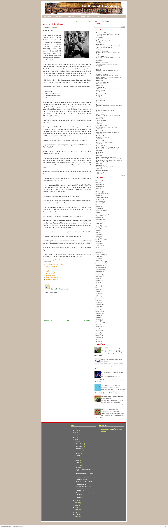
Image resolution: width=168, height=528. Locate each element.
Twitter (98, 225)
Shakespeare (100, 219)
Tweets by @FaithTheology (102, 21)
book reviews (100, 239)
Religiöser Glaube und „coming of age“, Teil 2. (107, 70)
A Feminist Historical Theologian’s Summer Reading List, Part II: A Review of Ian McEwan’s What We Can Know (108, 77)
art (97, 232)
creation (98, 251)
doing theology (100, 263)
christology (99, 245)
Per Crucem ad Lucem (102, 94)
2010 (76, 505)
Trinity (98, 223)
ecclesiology (99, 267)
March (78, 465)
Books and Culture (102, 141)
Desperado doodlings (52, 279)
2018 (76, 430)
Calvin (98, 190)
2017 (76, 432)
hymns (98, 293)
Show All (123, 175)
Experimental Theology (103, 33)
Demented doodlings (53, 24)
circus (98, 247)
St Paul (98, 221)
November (79, 446)
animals (98, 230)
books (98, 241)
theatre (98, 335)
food (97, 284)
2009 (76, 507)
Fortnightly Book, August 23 (103, 41)
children (98, 243)
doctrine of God (100, 262)
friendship (99, 287)
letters (98, 302)
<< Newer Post (47, 320)
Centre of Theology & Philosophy (106, 157)
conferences (99, 249)
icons (97, 295)
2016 (76, 435)
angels (98, 228)
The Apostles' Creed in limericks (54, 264)
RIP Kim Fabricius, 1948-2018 (54, 277)
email (112, 429)
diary (97, 258)
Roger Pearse (100, 44)
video (98, 339)
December (79, 444)
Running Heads (101, 130)
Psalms (98, 212)
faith (97, 278)
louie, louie (99, 152)
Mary (97, 206)
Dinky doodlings (50, 273)
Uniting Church (100, 227)
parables (98, 311)
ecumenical (99, 269)
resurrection (99, 322)
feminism (99, 280)
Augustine (99, 184)
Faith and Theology (4, 526)
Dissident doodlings (81, 479)
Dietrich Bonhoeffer (101, 193)
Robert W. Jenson (101, 214)
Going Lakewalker (100, 100)
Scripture (99, 217)
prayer (98, 321)
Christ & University (102, 170)
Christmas (99, 192)
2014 (76, 439)
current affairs (100, 254)
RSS (98, 16)
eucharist (99, 275)
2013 (76, 442)
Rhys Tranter (100, 109)
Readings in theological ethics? (109, 409)
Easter (98, 195)
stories (98, 332)
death (98, 256)
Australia (98, 186)
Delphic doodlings (51, 272)
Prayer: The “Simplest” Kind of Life (105, 110)
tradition (98, 337)
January (78, 497)
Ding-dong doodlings (51, 266)
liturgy (98, 306)
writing (98, 341)
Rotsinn (98, 69)
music (98, 310)
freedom (98, 286)
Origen (98, 208)
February (79, 467)
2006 (76, 514)
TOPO (166, 526)
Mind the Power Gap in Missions (104, 142)
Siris (97, 39)
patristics (99, 313)
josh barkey (99, 104)
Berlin (98, 188)
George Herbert (100, 197)
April (77, 462)
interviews (99, 298)
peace (98, 315)
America (98, 180)
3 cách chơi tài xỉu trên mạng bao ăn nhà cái (107, 132)
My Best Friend (100, 122)
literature (99, 304)
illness (98, 297)
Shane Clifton (100, 87)
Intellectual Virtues (101, 83)
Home (67, 320)
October (78, 448)
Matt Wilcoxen (47, 16)
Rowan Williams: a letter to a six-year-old (112, 348)
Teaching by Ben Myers (86, 16)
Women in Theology (102, 74)
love (97, 308)
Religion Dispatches (102, 62)
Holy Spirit (99, 199)
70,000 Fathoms (101, 120)
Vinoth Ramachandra (102, 82)
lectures (98, 300)
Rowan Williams (100, 216)
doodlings (52, 260)
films (97, 282)
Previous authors (59, 16)
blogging (98, 238)
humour (98, 291)
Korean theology (101, 204)
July (77, 455)
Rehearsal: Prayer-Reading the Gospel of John (108, 52)
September (79, 451)
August (78, 453)
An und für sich (101, 99)
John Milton (99, 201)
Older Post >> (86, 320)
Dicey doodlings (50, 270)
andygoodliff (100, 165)
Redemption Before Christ (102, 137)
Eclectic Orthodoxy (102, 51)
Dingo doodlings (50, 275)
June (77, 458)
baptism (98, 236)
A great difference (81, 484)
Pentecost (99, 154)
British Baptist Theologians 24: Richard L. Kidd (108, 167)
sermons (98, 326)
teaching (98, 334)
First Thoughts (100, 135)
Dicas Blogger (20, 526)
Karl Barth (99, 203)
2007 (76, 512)
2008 (76, 510)
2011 (76, 502)
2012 (76, 500)
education (99, 271)
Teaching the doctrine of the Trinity (85, 477)
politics (98, 319)
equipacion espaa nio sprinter (103, 172)
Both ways (99, 95)
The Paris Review (101, 56)
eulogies (98, 276)
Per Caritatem (100, 114)
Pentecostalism (100, 210)
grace (98, 289)
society (98, 330)
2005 (76, 517)
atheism (98, 234)
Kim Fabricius (59, 260)
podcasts (99, 317)
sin (97, 328)
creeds (98, 252)
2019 (76, 428)
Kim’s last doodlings (51, 268)
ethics (98, 273)
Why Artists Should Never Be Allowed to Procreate (109, 105)
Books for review (72, 16)
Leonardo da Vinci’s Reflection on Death (106, 127)
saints (98, 324)
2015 (76, 437)
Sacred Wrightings (101, 146)
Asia (97, 182)
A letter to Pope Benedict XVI (84, 481)
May (77, 460)
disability (98, 260)
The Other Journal (101, 125)
